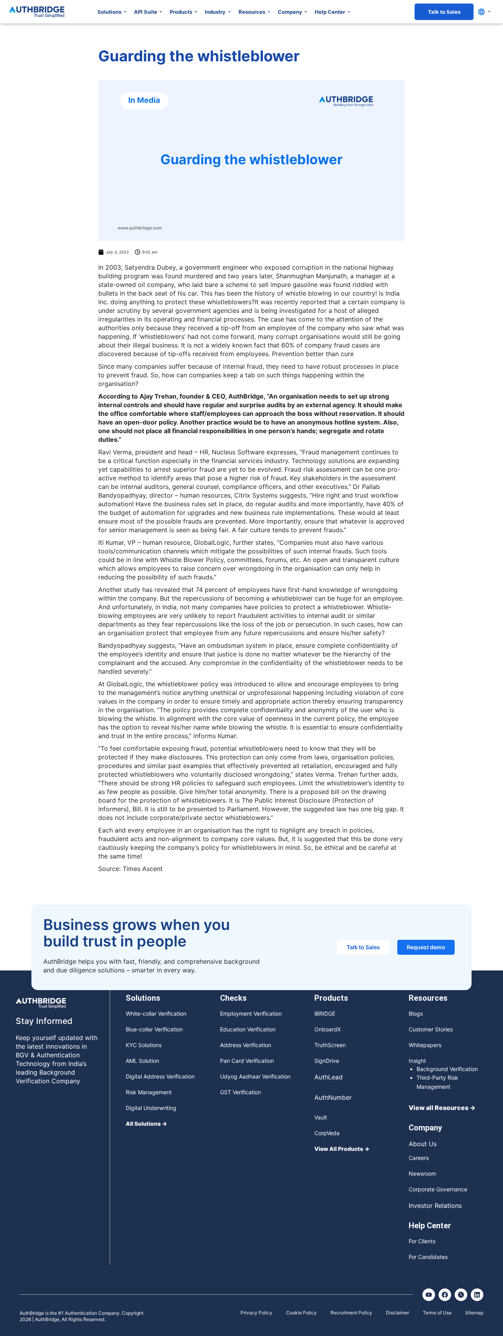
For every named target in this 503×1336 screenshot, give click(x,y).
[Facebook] (445, 1294)
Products (181, 12)
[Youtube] (428, 1294)
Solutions (110, 12)
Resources (252, 12)
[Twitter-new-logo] (461, 1294)
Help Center (330, 12)
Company (290, 12)
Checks (233, 998)
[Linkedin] (477, 1294)
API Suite (146, 12)
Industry (216, 12)
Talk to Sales (444, 12)
